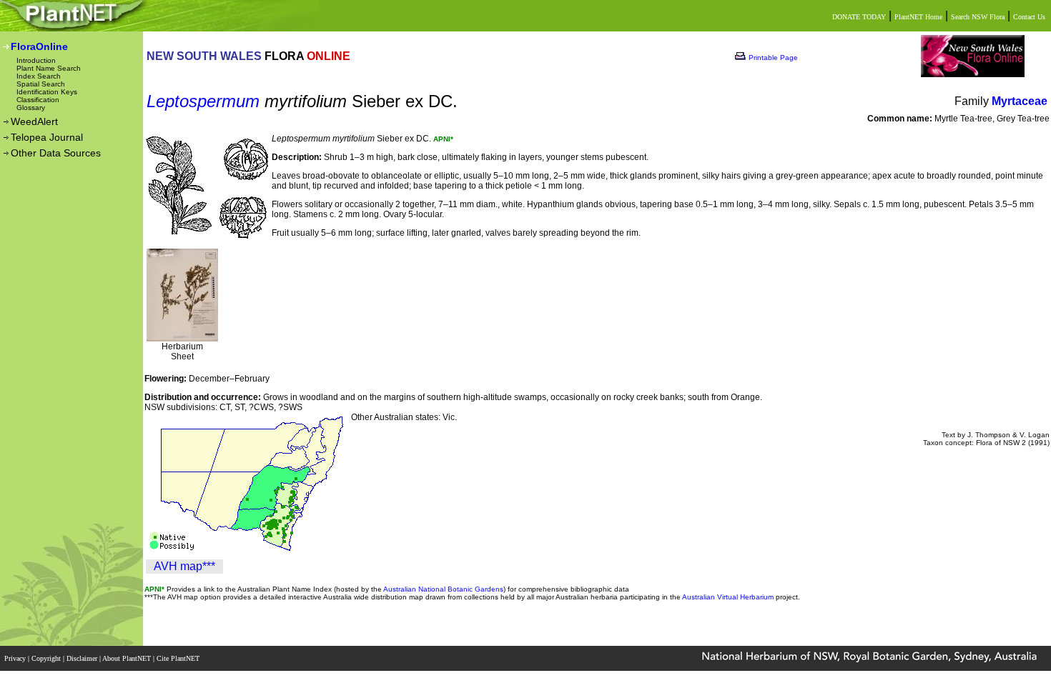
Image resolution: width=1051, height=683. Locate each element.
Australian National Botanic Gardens (443, 589)
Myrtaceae (1019, 101)
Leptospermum (203, 101)
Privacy (16, 658)
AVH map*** (184, 566)
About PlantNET (127, 658)
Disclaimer (82, 658)
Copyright (47, 658)
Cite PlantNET (179, 658)
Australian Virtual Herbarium (728, 597)
